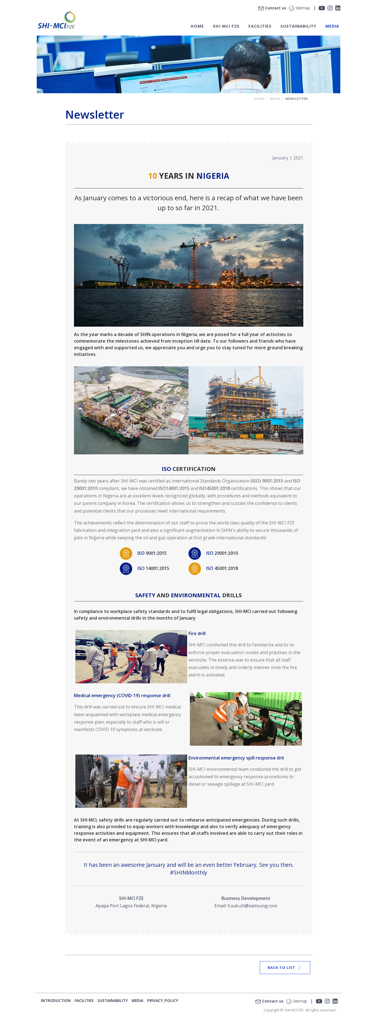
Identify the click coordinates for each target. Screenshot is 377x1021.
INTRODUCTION (56, 1000)
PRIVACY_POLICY (162, 1000)
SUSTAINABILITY (112, 1000)
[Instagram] (330, 7)
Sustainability (298, 26)
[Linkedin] (337, 7)
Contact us (275, 7)
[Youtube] (321, 7)
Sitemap (303, 7)
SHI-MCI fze (226, 26)
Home (259, 99)
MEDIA (332, 26)
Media (275, 99)
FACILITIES (260, 26)
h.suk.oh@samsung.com (252, 906)
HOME (197, 26)
